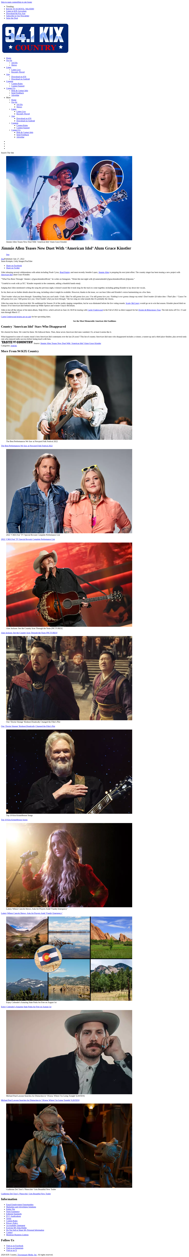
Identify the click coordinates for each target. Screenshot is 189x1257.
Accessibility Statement (15, 1225)
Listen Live (16, 70)
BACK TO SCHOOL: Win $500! (20, 9)
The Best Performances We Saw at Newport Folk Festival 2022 (27, 446)
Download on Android (20, 79)
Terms (8, 1218)
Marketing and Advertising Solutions (21, 1207)
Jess (2, 259)
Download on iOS (18, 77)
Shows (14, 65)
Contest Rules (17, 84)
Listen (8, 67)
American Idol (7, 275)
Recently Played (18, 72)
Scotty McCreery (133, 303)
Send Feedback (17, 93)
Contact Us (10, 88)
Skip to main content (9, 2)
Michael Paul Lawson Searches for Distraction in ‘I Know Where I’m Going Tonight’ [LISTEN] (40, 1100)
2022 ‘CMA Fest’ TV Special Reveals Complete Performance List (28, 539)
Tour (149, 310)
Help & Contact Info (19, 91)
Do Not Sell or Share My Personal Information (25, 1230)
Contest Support (17, 86)
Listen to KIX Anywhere (16, 11)
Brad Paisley (65, 272)
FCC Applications (13, 1216)
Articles (14, 346)
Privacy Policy (12, 1223)
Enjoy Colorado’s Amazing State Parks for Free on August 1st (26, 1007)
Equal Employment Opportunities (19, 1204)
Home (8, 58)
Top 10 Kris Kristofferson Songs (14, 820)
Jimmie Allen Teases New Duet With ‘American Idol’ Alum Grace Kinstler (70, 343)
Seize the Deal (12, 18)
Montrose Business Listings (17, 1235)
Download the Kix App (15, 13)
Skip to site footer (25, 2)
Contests (9, 81)
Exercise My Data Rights (16, 1228)
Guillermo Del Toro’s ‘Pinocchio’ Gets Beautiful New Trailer (26, 1194)
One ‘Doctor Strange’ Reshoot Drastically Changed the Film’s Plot (28, 726)
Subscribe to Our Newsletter (17, 16)
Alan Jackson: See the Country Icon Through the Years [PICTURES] (29, 633)
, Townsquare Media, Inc (26, 1255)
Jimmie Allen (103, 272)
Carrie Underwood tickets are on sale (16, 317)
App (8, 74)
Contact (9, 1232)
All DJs (14, 63)
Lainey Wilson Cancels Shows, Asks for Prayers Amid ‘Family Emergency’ (31, 913)
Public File (10, 1209)
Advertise (15, 95)
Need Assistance (13, 1211)
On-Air (9, 60)
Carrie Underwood (95, 310)
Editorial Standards (14, 1214)
